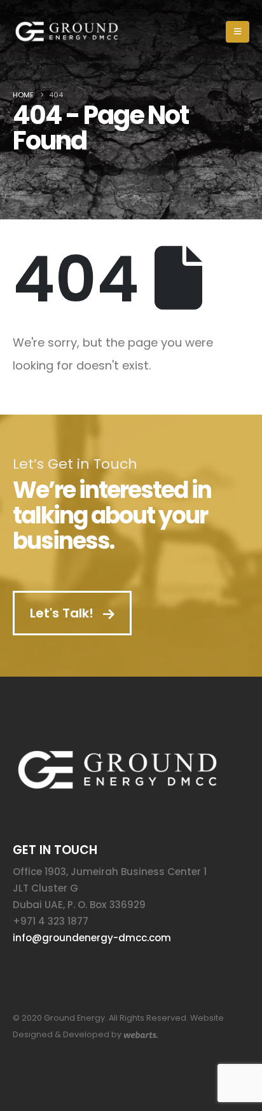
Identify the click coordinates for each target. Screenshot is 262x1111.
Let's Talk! (63, 613)
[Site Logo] (67, 31)
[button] (237, 32)
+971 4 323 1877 (50, 921)
